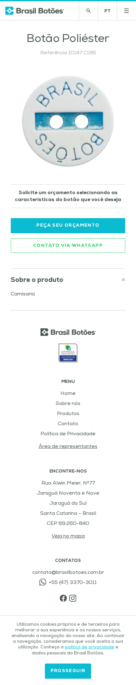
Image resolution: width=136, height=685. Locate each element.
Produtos (68, 414)
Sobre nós (68, 404)
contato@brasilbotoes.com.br (68, 572)
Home (68, 393)
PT (110, 13)
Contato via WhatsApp (68, 246)
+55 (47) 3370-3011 (73, 583)
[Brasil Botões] (34, 11)
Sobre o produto (37, 280)
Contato (68, 424)
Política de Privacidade (68, 434)
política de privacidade (89, 647)
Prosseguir (68, 671)
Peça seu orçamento (67, 225)
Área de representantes (68, 447)
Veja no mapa (68, 536)
